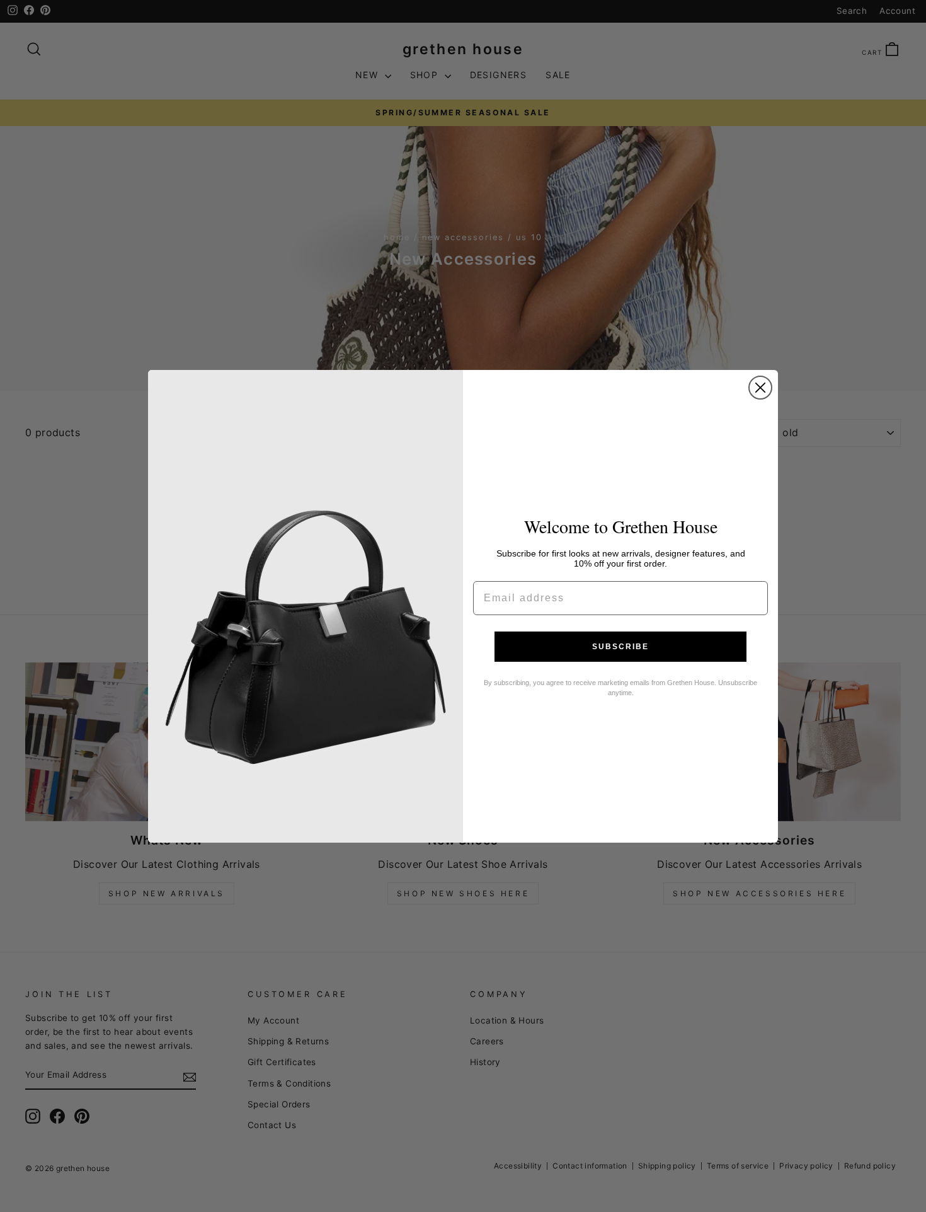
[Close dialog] (760, 387)
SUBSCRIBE (620, 646)
